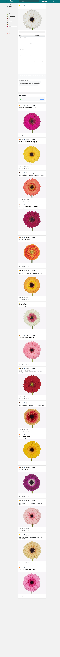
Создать (45, 1)
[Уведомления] (51, 1)
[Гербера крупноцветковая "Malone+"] (32, 153)
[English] (9, 33)
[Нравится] (20, 89)
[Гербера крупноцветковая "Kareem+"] (32, 218)
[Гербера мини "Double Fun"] (32, 316)
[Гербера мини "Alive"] (32, 481)
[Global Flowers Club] (11, 1)
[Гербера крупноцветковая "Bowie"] (32, 581)
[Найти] (20, 1)
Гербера (21, 5)
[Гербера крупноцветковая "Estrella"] (32, 514)
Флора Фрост (27, 5)
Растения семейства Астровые (24, 82)
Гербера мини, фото (37, 83)
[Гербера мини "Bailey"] (32, 548)
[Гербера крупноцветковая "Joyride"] (32, 349)
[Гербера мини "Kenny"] (32, 251)
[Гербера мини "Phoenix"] (32, 382)
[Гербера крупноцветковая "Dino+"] (32, 185)
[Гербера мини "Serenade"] (32, 448)
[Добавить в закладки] (29, 89)
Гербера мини (31, 83)
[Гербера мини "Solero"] (32, 283)
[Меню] (6, 1)
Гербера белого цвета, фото (23, 83)
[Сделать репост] (27, 89)
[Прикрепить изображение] (20, 99)
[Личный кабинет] (53, 1)
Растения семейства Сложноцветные (35, 82)
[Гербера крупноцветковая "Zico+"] (32, 120)
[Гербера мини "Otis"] (32, 415)
